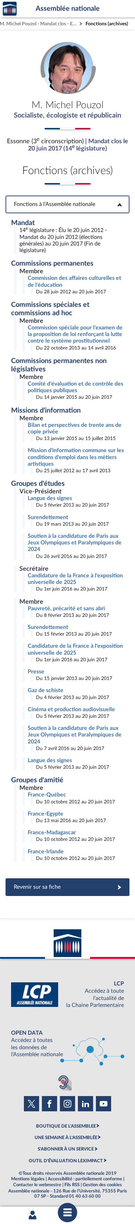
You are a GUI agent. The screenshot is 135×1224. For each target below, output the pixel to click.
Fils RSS (72, 1185)
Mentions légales (28, 1179)
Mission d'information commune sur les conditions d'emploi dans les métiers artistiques (76, 457)
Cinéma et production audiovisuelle (71, 709)
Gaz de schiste (45, 690)
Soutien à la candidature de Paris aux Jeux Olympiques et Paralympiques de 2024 (75, 542)
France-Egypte (45, 814)
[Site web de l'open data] (67, 1044)
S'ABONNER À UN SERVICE (66, 1149)
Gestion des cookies (102, 1185)
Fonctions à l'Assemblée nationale (67, 204)
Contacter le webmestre (37, 1185)
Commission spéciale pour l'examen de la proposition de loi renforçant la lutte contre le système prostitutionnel (75, 334)
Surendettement (48, 517)
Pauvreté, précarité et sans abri (66, 608)
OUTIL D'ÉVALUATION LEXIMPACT (66, 1161)
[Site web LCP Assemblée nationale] (67, 994)
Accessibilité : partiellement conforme (85, 1179)
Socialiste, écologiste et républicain (67, 115)
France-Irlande (46, 851)
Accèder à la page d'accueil (10, 9)
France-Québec (47, 795)
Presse (36, 671)
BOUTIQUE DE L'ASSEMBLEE (66, 1126)
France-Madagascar (52, 832)
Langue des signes (50, 498)
